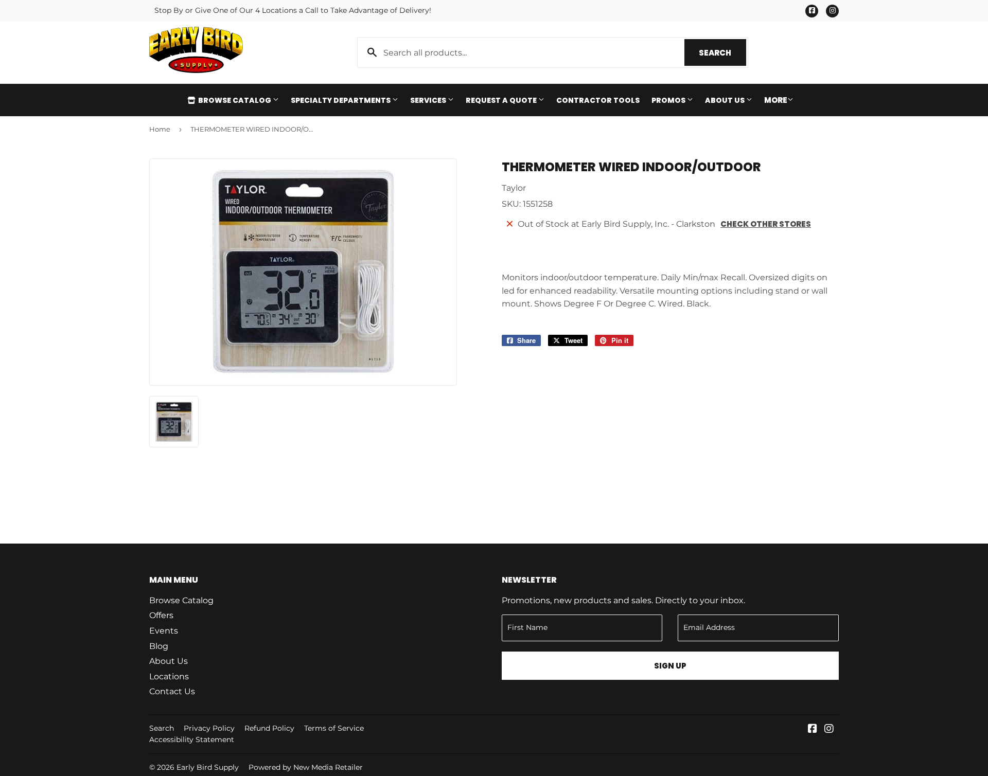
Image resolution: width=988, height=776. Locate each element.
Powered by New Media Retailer (306, 767)
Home (159, 129)
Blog (158, 646)
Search (722, 52)
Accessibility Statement (191, 739)
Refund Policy (269, 728)
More (775, 100)
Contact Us (172, 691)
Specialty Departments (341, 100)
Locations (169, 676)
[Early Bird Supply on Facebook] (812, 729)
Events (163, 631)
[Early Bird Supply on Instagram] (829, 729)
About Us (725, 100)
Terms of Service (334, 728)
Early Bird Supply (208, 767)
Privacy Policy (209, 728)
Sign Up (670, 665)
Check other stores (765, 224)
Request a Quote (502, 100)
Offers (161, 615)
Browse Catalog (235, 100)
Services (429, 100)
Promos (669, 100)
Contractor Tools (598, 100)
